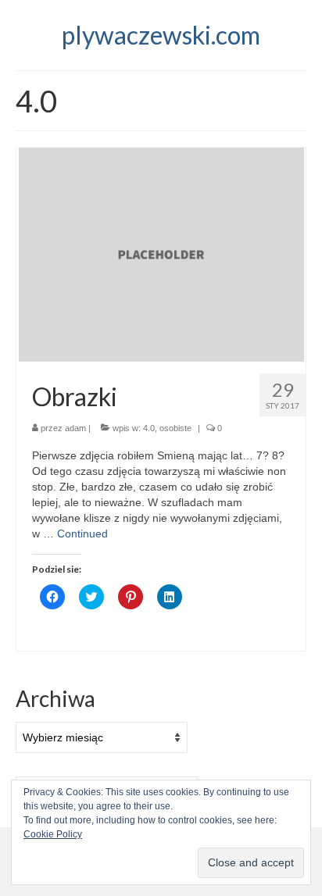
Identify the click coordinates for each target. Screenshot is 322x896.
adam (75, 428)
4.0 (149, 428)
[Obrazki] (161, 254)
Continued (82, 533)
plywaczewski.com (161, 35)
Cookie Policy (52, 834)
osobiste (175, 428)
